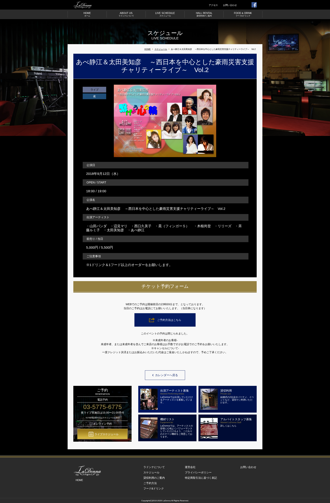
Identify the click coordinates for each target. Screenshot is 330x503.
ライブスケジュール (107, 434)
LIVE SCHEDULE (165, 14)
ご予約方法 (150, 483)
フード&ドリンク (153, 488)
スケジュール (160, 49)
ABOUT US (126, 14)
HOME (87, 14)
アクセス (213, 5)
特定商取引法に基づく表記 (201, 477)
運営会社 (190, 467)
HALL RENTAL (204, 14)
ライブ (95, 89)
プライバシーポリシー (198, 472)
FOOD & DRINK (243, 14)
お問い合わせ (230, 5)
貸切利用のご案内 (154, 477)
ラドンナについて (154, 467)
